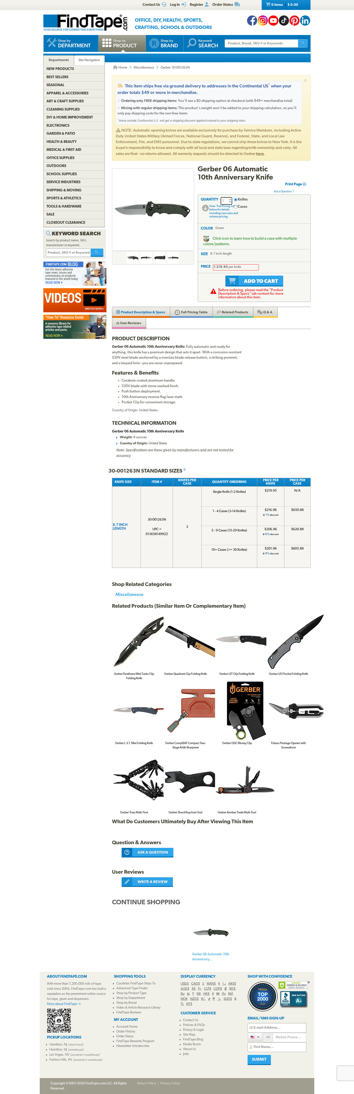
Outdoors (56, 166)
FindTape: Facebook (252, 20)
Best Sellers (57, 77)
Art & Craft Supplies (65, 101)
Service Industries (63, 182)
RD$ (232, 989)
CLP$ (207, 989)
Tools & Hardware (63, 207)
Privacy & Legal (193, 1030)
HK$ (206, 994)
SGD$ (227, 999)
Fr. (200, 989)
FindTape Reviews (128, 1012)
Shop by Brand (126, 1003)
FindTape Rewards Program (135, 1041)
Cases (242, 207)
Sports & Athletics (63, 198)
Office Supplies (60, 158)
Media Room (192, 1044)
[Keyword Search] (97, 253)
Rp (182, 994)
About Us (189, 1049)
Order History (125, 1031)
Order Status (125, 1036)
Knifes (243, 200)
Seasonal (55, 85)
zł (209, 999)
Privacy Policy (170, 1083)
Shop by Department (130, 998)
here (260, 153)
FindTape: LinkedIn (305, 20)
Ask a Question (283, 191)
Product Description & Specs (142, 312)
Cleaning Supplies (63, 109)
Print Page (294, 184)
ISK (199, 994)
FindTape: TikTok (284, 20)
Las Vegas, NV (59, 1055)
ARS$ (232, 984)
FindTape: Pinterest (294, 20)
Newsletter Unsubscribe (132, 1046)
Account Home (127, 1027)
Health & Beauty (61, 142)
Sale (50, 214)
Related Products (234, 312)
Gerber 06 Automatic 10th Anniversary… (210, 957)
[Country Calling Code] (255, 1037)
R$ (194, 989)
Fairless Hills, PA (60, 1060)
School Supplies (61, 174)
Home (122, 68)
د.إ (224, 984)
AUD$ (185, 989)
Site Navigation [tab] (89, 60)
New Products (60, 69)
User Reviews (130, 323)
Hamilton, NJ (58, 1044)
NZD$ (194, 999)
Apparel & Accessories (67, 93)
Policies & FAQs (194, 1025)
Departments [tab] (59, 60)
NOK (184, 999)
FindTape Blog (193, 1039)
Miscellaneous (144, 68)
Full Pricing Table (194, 312)
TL (182, 1004)
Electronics (57, 126)
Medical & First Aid (63, 150)
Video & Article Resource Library (138, 1008)
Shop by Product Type (131, 993)
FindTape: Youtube (273, 20)
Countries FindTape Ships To (136, 983)
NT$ (189, 1004)
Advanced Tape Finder (132, 988)
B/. (203, 999)
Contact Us (190, 1020)
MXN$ (211, 984)
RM (230, 994)
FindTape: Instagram (263, 20)
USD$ (185, 984)
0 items (284, 5)
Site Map (189, 1035)
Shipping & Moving (63, 190)
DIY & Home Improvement (69, 117)
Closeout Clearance (65, 223)
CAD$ (195, 984)
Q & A (267, 312)
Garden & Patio (60, 134)
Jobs (186, 1054)
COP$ (218, 989)
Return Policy (146, 1083)
